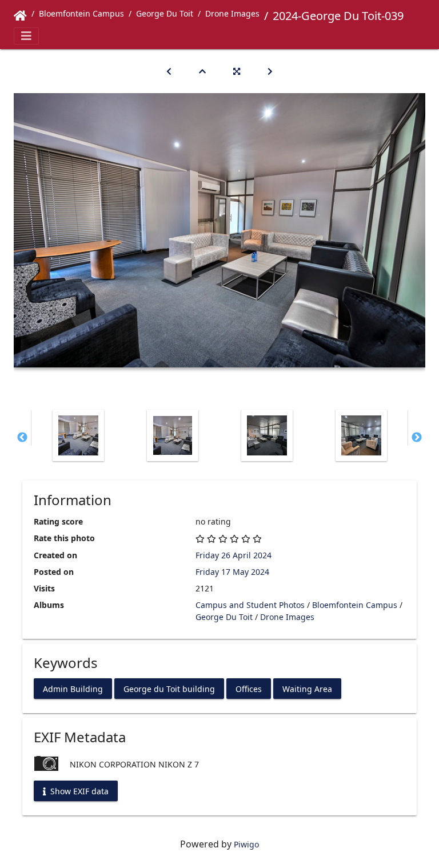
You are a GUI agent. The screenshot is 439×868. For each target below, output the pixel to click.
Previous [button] (22, 437)
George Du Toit (164, 13)
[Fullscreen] (237, 71)
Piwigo (246, 844)
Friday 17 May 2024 (232, 571)
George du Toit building (169, 688)
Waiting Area (307, 688)
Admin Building (73, 688)
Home (20, 16)
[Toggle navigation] (26, 36)
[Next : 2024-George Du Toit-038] (270, 71)
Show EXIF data (78, 790)
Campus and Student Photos (250, 604)
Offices (249, 688)
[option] (78, 435)
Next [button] (416, 437)
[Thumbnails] (202, 71)
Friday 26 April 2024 (233, 555)
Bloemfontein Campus (81, 13)
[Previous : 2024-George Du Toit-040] (169, 71)
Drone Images (232, 13)
